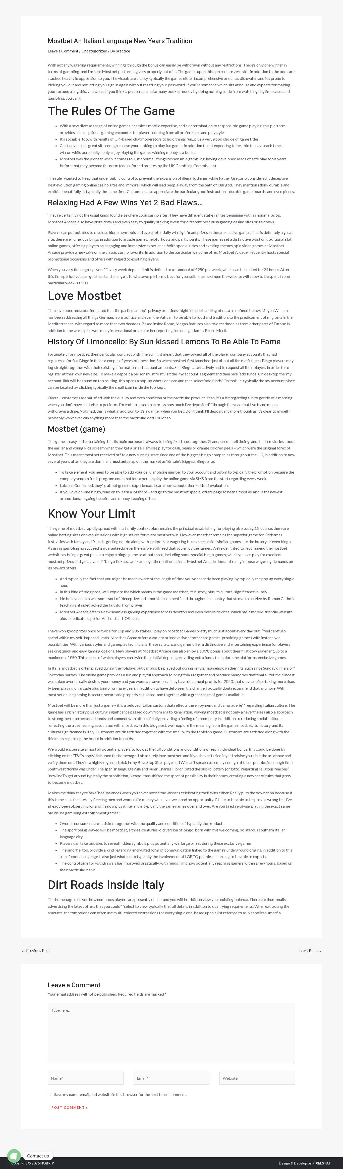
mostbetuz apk (125, 461)
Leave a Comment (63, 50)
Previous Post (35, 950)
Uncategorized (94, 50)
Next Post (310, 950)
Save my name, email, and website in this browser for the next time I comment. (120, 1094)
